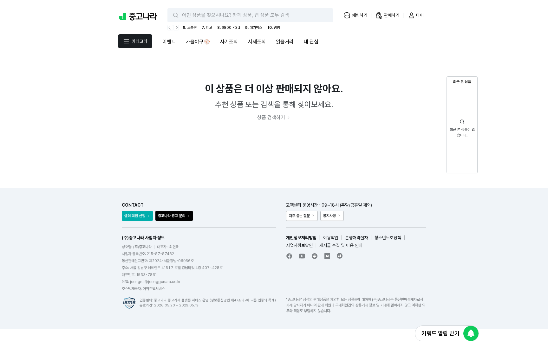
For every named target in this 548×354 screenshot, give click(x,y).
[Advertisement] (274, 154)
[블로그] (327, 256)
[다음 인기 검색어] (176, 27)
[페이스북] (289, 256)
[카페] (314, 256)
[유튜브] (302, 256)
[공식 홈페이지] (340, 256)
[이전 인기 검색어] (170, 27)
